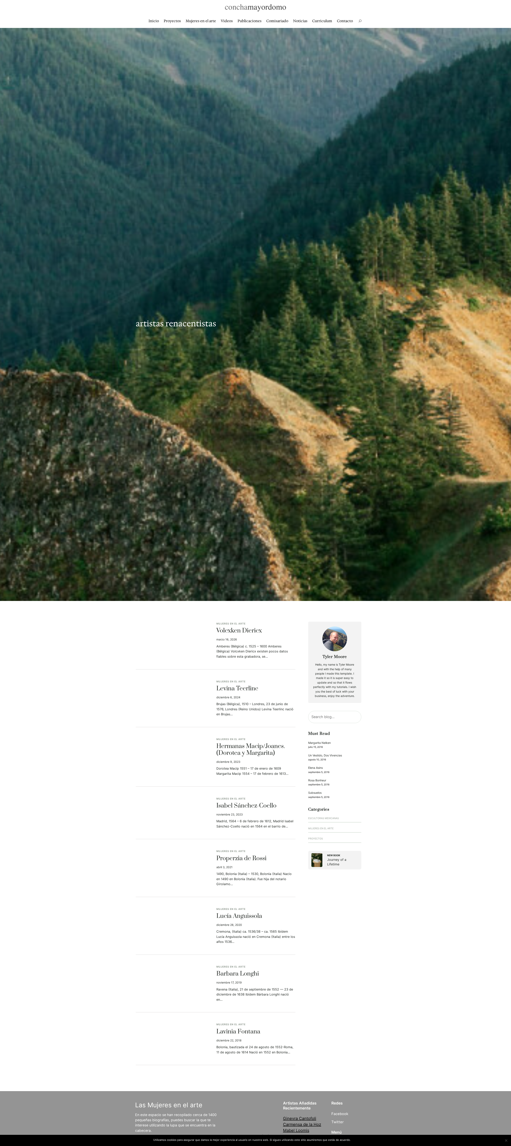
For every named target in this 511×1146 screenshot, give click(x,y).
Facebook (339, 1113)
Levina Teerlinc (237, 688)
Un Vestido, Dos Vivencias (325, 755)
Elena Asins (315, 767)
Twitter (337, 1122)
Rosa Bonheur (317, 780)
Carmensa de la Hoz (302, 1124)
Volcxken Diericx (239, 630)
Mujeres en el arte (231, 623)
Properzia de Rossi (241, 858)
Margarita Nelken (319, 742)
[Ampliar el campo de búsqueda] (360, 21)
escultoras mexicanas (323, 818)
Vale (355, 1139)
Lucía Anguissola (239, 916)
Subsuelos (315, 792)
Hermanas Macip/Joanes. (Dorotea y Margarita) (250, 750)
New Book (333, 855)
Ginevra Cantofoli (299, 1118)
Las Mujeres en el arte (168, 1105)
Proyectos (315, 838)
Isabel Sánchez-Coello (246, 806)
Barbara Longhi (237, 974)
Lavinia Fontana (238, 1031)
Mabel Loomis (296, 1130)
